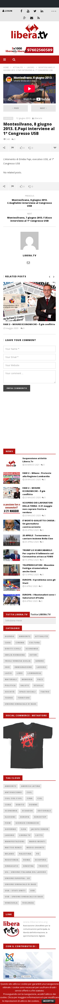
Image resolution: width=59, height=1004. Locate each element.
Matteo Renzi (13, 847)
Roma (26, 859)
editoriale (44, 810)
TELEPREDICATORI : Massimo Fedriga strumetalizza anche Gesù (38, 568)
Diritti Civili (13, 648)
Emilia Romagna (15, 655)
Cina (29, 798)
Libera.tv (38, 118)
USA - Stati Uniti (15, 890)
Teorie (9, 697)
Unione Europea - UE (17, 878)
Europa (24, 817)
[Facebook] (21, 11)
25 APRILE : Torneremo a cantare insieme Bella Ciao (37, 537)
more (55, 148)
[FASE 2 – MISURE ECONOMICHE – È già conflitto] (29, 301)
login (8, 10)
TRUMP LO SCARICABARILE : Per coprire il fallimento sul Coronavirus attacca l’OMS (37, 553)
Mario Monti (37, 841)
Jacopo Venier (39, 829)
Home (6, 67)
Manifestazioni (14, 841)
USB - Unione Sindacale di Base (24, 896)
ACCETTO (48, 1000)
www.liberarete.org (35, 921)
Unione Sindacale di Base (20, 704)
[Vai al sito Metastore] (27, 745)
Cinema (20, 642)
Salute (24, 685)
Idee (7, 667)
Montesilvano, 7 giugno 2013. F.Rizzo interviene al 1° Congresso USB (29, 217)
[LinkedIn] (42, 11)
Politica (10, 685)
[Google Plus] (24, 17)
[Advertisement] (27, 421)
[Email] (31, 17)
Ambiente (24, 636)
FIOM (8, 823)
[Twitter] (35, 11)
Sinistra (28, 866)
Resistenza (11, 859)
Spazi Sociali (27, 691)
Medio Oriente (35, 847)
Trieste (43, 866)
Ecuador (27, 810)
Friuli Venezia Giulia (17, 661)
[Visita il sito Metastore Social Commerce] (29, 50)
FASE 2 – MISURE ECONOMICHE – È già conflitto (29, 324)
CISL (39, 798)
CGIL (29, 792)
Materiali (11, 679)
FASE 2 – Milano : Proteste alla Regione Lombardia (36, 475)
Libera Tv (24, 835)
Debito (20, 804)
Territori (24, 697)
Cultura (34, 642)
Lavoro (30, 67)
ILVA (23, 829)
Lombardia (34, 673)
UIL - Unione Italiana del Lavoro (25, 872)
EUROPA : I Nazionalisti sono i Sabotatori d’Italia (38, 596)
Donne (33, 804)
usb (32, 890)
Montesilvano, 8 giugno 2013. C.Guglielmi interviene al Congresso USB (29, 201)
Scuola (38, 685)
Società (9, 691)
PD (37, 853)
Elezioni (10, 817)
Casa (8, 642)
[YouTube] (28, 11)
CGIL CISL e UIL (13, 798)
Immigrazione (23, 667)
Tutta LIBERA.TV (40, 614)
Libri (20, 673)
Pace (40, 679)
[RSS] (38, 17)
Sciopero (40, 859)
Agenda (9, 636)
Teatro (44, 691)
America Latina (30, 786)
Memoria (27, 679)
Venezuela (11, 903)
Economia (32, 648)
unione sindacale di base (20, 884)
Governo (10, 829)
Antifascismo (13, 792)
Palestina (25, 853)
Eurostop (40, 817)
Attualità (18, 67)
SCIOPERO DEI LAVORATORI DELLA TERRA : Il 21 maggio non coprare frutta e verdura (37, 507)
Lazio (8, 673)
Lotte (39, 835)
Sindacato (11, 866)
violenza (28, 903)
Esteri (33, 655)
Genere (39, 661)
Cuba (8, 804)
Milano (9, 853)
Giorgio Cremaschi (27, 823)
